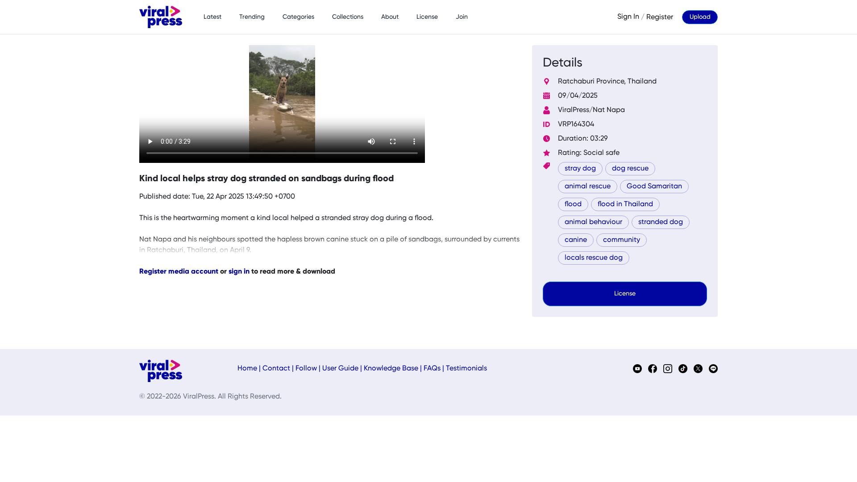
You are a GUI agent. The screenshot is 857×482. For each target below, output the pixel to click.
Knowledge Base (391, 368)
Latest (212, 17)
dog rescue (630, 168)
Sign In (628, 17)
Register (659, 17)
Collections (347, 17)
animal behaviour (593, 222)
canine (576, 240)
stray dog (580, 168)
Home (247, 368)
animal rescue (588, 186)
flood (573, 204)
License (427, 17)
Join (462, 17)
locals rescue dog (594, 258)
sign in (239, 271)
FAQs (432, 368)
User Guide (340, 368)
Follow (306, 368)
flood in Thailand (625, 204)
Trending (252, 17)
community (621, 240)
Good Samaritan (654, 186)
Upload (700, 17)
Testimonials (466, 368)
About (390, 17)
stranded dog (660, 222)
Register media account (178, 271)
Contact (276, 368)
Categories (298, 17)
